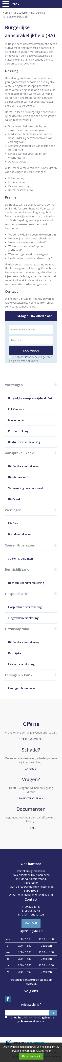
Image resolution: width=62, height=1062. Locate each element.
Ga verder (31, 768)
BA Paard (14, 499)
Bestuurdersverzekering (24, 442)
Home (6, 12)
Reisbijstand (16, 653)
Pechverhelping (18, 431)
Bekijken (31, 827)
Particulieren (20, 12)
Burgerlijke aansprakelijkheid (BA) (30, 398)
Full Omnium (16, 409)
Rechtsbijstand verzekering (26, 583)
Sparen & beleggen (20, 558)
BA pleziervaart (18, 477)
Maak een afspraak (31, 798)
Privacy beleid (33, 357)
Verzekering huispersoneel (25, 488)
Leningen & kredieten (22, 688)
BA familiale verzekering (23, 466)
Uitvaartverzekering (21, 664)
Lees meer (44, 1050)
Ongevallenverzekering (23, 618)
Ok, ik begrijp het (31, 1056)
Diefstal (13, 523)
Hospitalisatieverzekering (25, 607)
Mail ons (31, 923)
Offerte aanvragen (31, 739)
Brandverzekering (19, 534)
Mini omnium (16, 420)
